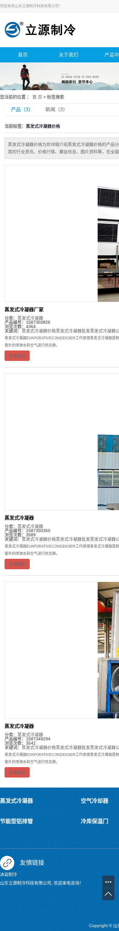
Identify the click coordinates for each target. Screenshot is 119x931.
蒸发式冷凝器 (30, 318)
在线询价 (17, 355)
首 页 (37, 96)
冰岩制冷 (8, 874)
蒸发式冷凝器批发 (73, 330)
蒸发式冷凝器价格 (39, 330)
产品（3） (22, 109)
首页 (23, 54)
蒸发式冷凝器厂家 (24, 309)
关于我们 (68, 54)
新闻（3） (56, 109)
